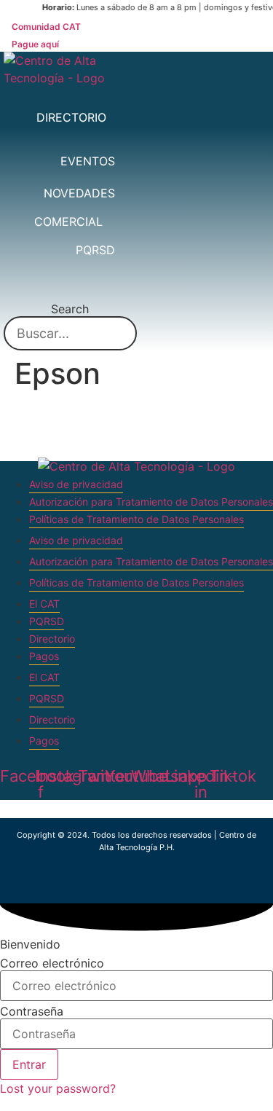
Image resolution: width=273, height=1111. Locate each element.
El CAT (44, 603)
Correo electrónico (52, 963)
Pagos (44, 656)
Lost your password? (58, 1088)
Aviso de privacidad (76, 484)
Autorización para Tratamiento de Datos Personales (151, 501)
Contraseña (31, 1011)
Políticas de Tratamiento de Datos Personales (136, 519)
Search (70, 309)
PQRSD (46, 621)
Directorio (52, 638)
